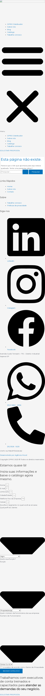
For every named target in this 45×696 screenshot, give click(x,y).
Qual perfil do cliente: (8, 507)
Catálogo (11, 32)
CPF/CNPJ (4, 492)
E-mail (3, 488)
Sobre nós (11, 27)
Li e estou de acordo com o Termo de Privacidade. (23, 667)
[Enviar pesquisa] (25, 172)
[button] (22, 85)
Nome (3, 485)
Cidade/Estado (6, 495)
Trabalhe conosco (14, 35)
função (3, 562)
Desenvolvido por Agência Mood (13, 455)
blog (9, 29)
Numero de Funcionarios (10, 616)
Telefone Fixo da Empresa (11, 499)
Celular (3, 502)
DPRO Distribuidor (15, 24)
